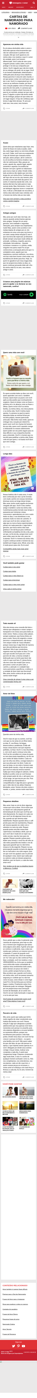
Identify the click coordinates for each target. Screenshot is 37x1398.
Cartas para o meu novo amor (14, 584)
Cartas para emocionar (11, 580)
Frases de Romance (9, 1334)
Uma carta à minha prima (12, 589)
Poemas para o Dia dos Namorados (14, 1294)
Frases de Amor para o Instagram (14, 1299)
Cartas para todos (9, 571)
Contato (27, 1352)
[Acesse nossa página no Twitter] (13, 1346)
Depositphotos (18, 1353)
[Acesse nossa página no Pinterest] (18, 1346)
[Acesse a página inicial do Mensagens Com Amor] (18, 3)
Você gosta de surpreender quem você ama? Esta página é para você (17, 1000)
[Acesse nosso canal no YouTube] (23, 1346)
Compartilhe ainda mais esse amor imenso (15, 550)
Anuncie (33, 1352)
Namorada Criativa (9, 1324)
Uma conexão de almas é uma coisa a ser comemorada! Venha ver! (18, 680)
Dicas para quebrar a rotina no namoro (15, 1304)
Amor (30, 12)
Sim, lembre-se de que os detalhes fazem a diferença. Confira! (18, 867)
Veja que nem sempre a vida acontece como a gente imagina (17, 200)
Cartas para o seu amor (11, 567)
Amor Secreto (7, 1329)
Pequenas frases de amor (11, 1319)
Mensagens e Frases (19, 12)
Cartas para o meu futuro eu (13, 576)
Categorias (5, 12)
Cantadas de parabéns (10, 1309)
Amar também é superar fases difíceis (15, 1289)
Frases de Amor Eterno (10, 1314)
